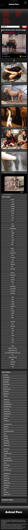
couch (13, 301)
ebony (13, 310)
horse (14, 248)
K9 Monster (6, 443)
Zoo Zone (18, 11)
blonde (14, 211)
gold (14, 239)
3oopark (5, 451)
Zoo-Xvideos (6, 13)
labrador (14, 264)
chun (13, 339)
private (13, 279)
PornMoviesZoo (7, 424)
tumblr (13, 208)
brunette (14, 257)
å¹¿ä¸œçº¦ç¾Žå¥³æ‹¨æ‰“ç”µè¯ (13, 352)
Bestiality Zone (6, 470)
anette (13, 204)
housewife (13, 275)
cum (13, 215)
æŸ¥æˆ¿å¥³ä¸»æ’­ (14, 350)
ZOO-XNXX (5, 14)
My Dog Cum (6, 411)
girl (13, 266)
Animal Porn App (17, 6)
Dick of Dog (6, 465)
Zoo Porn (5, 492)
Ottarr (4, 455)
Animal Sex (5, 23)
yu (13, 337)
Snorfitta (5, 438)
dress (13, 277)
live (14, 332)
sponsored (13, 288)
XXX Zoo (18, 16)
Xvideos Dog (6, 482)
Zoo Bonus (5, 416)
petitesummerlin (14, 357)
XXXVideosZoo (19, 10)
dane (14, 297)
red (14, 237)
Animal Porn (6, 19)
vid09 (13, 233)
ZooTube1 (5, 10)
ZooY (4, 433)
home (13, 281)
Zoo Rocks (18, 13)
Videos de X (6, 445)
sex (13, 230)
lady (13, 235)
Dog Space (5, 485)
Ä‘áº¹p (13, 346)
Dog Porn (5, 426)
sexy (13, 328)
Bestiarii (5, 436)
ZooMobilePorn (7, 21)
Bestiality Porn (6, 22)
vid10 (13, 304)
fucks (13, 359)
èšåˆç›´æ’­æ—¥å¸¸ (14, 348)
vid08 (13, 226)
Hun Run (5, 467)
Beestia (5, 418)
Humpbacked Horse (8, 431)
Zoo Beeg (5, 440)
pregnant (14, 306)
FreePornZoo (6, 11)
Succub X (5, 487)
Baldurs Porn (6, 494)
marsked (14, 291)
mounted (14, 268)
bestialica (13, 286)
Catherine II (19, 14)
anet (14, 201)
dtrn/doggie (13, 228)
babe (13, 317)
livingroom (13, 252)
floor (13, 255)
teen (13, 315)
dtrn (14, 224)
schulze (13, 206)
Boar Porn (5, 475)
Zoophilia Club (6, 453)
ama (14, 259)
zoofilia (5, 56)
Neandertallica (6, 458)
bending (14, 321)
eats (14, 366)
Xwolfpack (5, 420)
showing (14, 326)
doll (13, 355)
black (13, 262)
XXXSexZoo (6, 18)
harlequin (13, 293)
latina (13, 313)
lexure (8, 56)
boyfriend (13, 361)
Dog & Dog (5, 448)
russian (14, 272)
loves (13, 213)
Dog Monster (6, 473)
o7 (13, 284)
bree (14, 217)
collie (13, 250)
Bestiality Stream (7, 460)
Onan (4, 462)
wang (13, 335)
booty (13, 330)
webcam (13, 364)
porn (13, 308)
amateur (13, 199)
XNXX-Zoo (5, 480)
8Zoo (4, 489)
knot (13, 299)
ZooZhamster (6, 16)
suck (13, 242)
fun (14, 220)
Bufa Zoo (5, 428)
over (13, 323)
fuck (13, 244)
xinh (14, 342)
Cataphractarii (6, 413)
